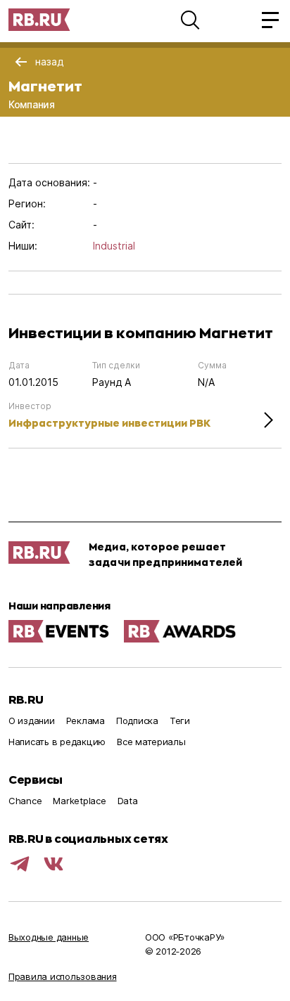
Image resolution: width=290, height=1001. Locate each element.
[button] (190, 19)
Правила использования (62, 976)
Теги (180, 720)
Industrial (114, 246)
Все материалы (151, 741)
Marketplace (79, 800)
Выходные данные (48, 937)
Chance (25, 800)
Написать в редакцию (57, 741)
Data (128, 800)
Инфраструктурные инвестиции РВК (109, 423)
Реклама (85, 720)
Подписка (137, 720)
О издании (31, 720)
